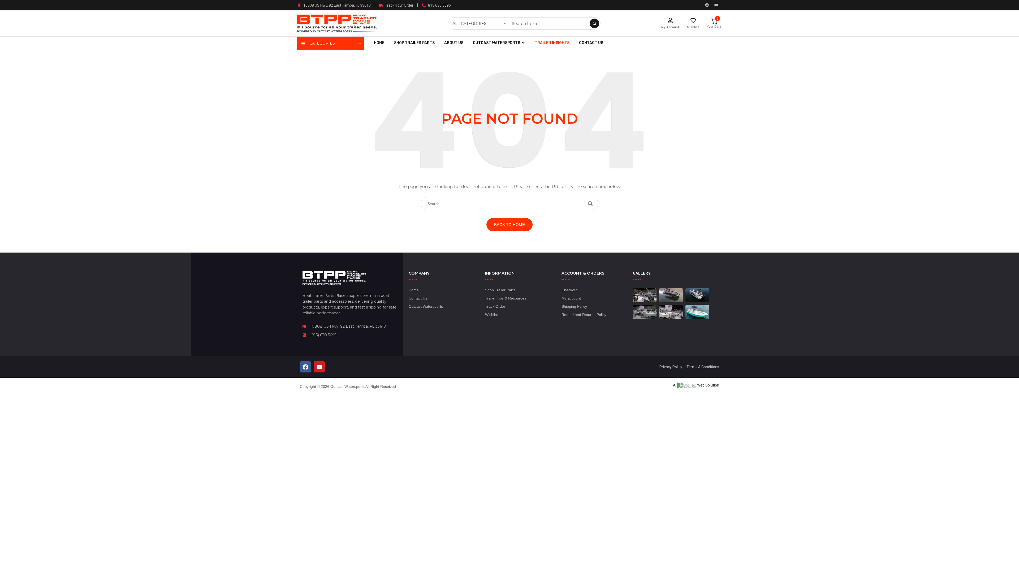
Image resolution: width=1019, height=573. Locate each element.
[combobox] (478, 23)
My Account (670, 27)
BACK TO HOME (509, 224)
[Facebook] (707, 5)
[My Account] (670, 20)
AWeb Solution (696, 385)
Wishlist (693, 27)
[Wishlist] (693, 20)
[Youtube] (716, 5)
